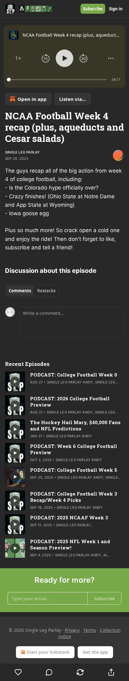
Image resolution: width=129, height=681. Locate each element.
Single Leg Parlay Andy (70, 382)
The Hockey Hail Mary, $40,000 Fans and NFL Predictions (75, 425)
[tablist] (32, 290)
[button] (18, 58)
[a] (15, 382)
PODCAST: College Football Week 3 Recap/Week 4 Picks (73, 497)
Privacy (72, 630)
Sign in (116, 9)
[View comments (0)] (49, 672)
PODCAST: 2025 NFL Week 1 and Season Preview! (70, 544)
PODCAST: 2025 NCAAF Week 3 (69, 517)
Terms (89, 630)
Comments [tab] (20, 291)
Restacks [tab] (46, 291)
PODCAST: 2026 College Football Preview (70, 401)
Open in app (32, 99)
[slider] (58, 79)
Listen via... (72, 99)
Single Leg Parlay (22, 152)
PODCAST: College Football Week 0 (73, 375)
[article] (64, 382)
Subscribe (93, 9)
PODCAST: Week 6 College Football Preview (73, 449)
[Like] (18, 672)
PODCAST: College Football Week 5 (73, 470)
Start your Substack (48, 652)
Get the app (95, 652)
